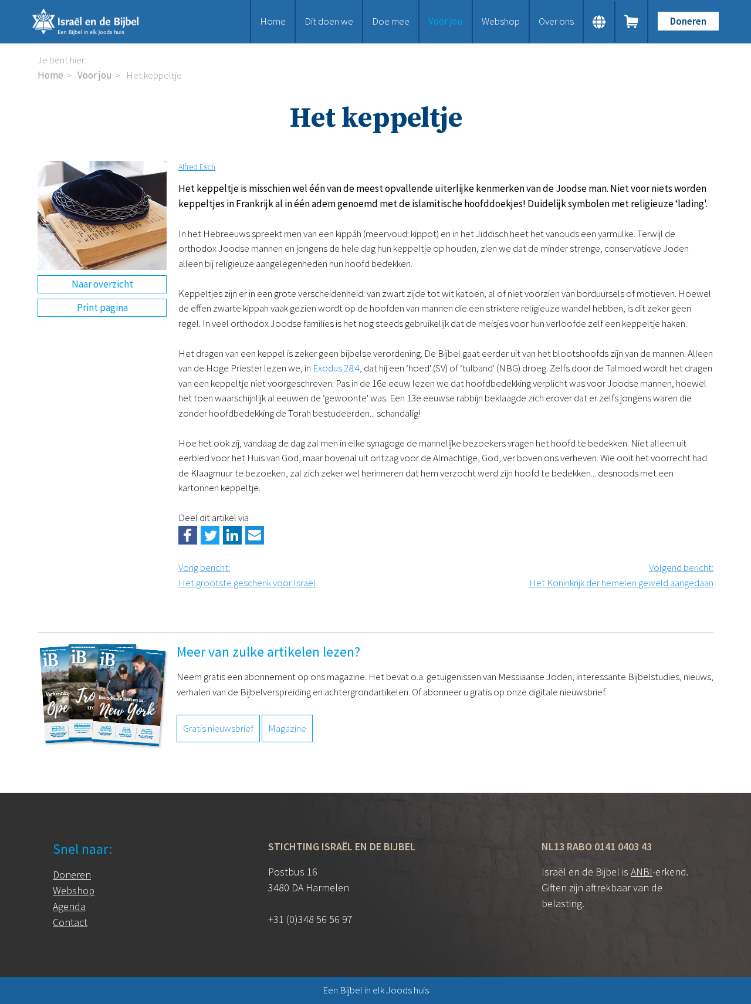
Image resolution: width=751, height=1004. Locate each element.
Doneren (688, 21)
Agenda (69, 906)
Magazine (287, 728)
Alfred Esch (196, 166)
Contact (70, 922)
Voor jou (445, 21)
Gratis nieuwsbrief (218, 728)
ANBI (641, 871)
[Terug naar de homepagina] (99, 21)
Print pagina (102, 307)
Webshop (501, 21)
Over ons (556, 21)
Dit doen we (329, 21)
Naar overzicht (102, 284)
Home (273, 21)
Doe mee (391, 21)
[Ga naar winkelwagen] (631, 22)
